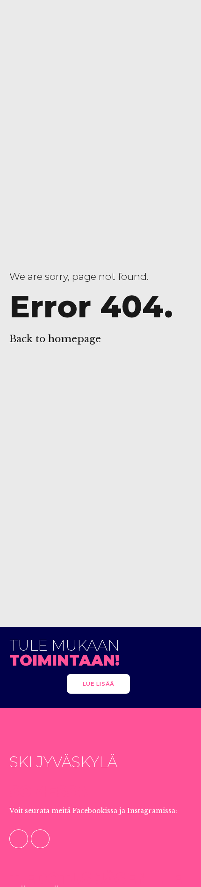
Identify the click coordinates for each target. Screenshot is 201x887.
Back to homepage (55, 339)
